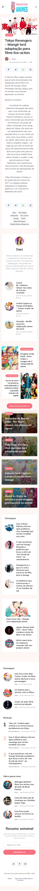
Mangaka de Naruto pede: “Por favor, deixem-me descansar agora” (18, 423)
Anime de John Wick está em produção (24, 702)
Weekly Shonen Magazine (19, 224)
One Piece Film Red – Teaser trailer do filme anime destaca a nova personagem (25, 677)
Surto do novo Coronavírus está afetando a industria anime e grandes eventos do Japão (11, 388)
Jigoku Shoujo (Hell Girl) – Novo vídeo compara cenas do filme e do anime (25, 631)
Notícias (9, 35)
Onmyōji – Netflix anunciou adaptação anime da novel (24, 325)
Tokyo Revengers (19, 221)
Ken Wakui (23, 88)
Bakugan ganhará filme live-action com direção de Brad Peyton (24, 785)
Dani (14, 59)
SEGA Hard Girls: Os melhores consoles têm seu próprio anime (24, 644)
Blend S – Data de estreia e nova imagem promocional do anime (19, 499)
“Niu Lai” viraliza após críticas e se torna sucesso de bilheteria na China (21, 725)
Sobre (10, 878)
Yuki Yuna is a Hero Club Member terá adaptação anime (16, 448)
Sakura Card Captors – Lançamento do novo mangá (19, 476)
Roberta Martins (14, 731)
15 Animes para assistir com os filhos (24, 691)
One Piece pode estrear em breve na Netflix (24, 814)
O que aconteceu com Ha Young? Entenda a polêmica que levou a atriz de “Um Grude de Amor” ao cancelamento (24, 551)
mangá (16, 218)
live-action (24, 215)
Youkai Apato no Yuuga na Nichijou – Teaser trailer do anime (25, 307)
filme (14, 213)
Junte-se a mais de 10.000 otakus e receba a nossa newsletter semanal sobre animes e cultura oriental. (19, 836)
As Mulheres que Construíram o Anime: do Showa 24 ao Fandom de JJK (24, 586)
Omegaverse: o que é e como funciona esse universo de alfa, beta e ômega (24, 570)
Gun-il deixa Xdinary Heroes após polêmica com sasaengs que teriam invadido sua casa (24, 530)
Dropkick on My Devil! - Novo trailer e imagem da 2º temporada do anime (27, 360)
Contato (20, 880)
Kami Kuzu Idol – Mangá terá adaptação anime (17, 620)
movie (23, 218)
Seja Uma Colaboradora (24, 878)
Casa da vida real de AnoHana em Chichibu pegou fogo (25, 800)
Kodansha (22, 186)
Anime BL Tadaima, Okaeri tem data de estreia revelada (24, 288)
